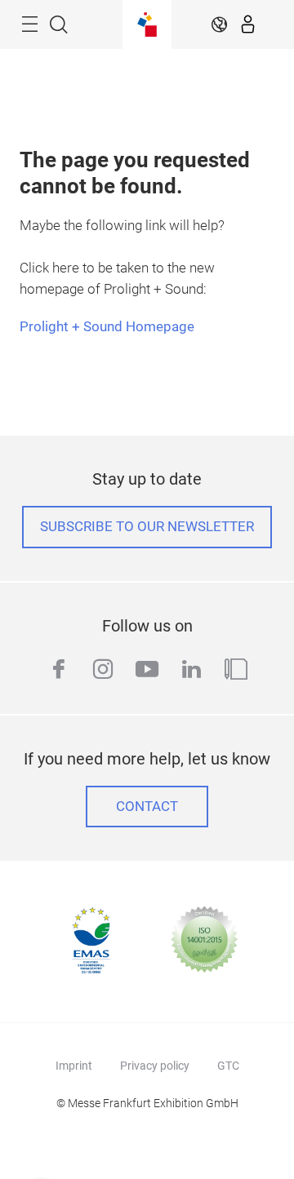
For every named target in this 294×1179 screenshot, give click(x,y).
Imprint (74, 1065)
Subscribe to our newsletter (147, 526)
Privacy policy (154, 1065)
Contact (147, 806)
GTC (228, 1065)
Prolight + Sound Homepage (107, 327)
